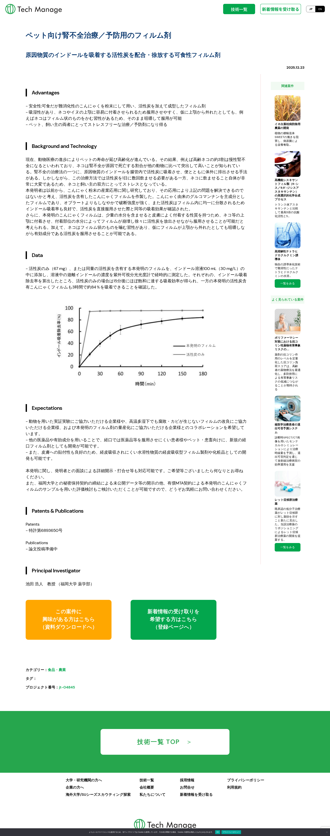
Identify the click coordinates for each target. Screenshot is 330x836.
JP (310, 9)
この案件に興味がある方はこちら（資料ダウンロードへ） (68, 619)
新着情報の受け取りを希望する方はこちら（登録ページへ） (173, 619)
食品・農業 (57, 669)
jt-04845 (67, 687)
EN (320, 9)
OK (217, 832)
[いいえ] (326, 832)
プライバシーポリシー (231, 832)
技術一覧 (239, 9)
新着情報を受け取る (280, 9)
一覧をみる (287, 283)
